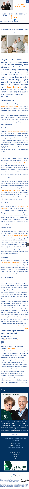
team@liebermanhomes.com (16, 16)
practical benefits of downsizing (17, 131)
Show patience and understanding (10, 263)
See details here (11, 349)
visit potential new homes (20, 281)
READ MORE (14, 434)
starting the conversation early (10, 106)
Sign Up (16, 18)
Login (11, 18)
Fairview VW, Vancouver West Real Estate (12, 339)
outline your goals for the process (18, 235)
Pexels (16, 53)
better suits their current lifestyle (11, 190)
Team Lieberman (14, 87)
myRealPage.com (15, 476)
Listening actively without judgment (18, 163)
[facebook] (14, 19)
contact (24, 430)
